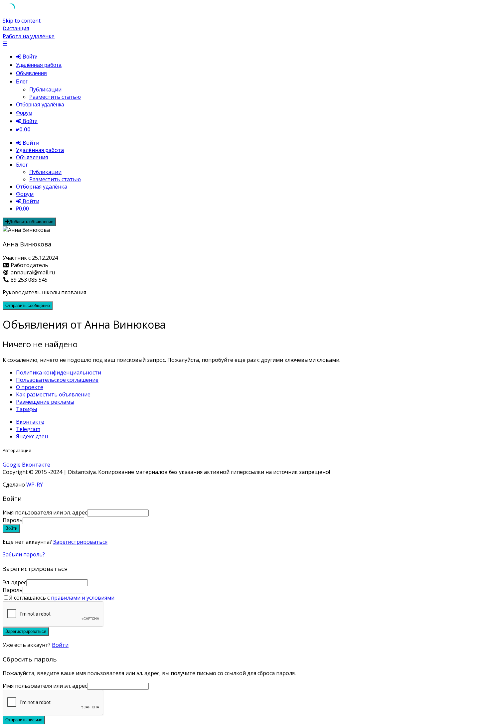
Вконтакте (30, 421)
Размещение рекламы (45, 401)
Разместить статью (55, 96)
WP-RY (34, 484)
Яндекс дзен (32, 436)
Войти (60, 645)
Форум (24, 113)
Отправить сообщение (27, 305)
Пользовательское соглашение (57, 379)
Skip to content (22, 20)
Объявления (31, 73)
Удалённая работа (39, 65)
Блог (22, 81)
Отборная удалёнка (40, 104)
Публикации (45, 89)
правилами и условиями (82, 597)
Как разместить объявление (53, 394)
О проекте (29, 387)
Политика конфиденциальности (58, 372)
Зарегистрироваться (80, 541)
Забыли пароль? (24, 554)
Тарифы (26, 409)
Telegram (28, 429)
